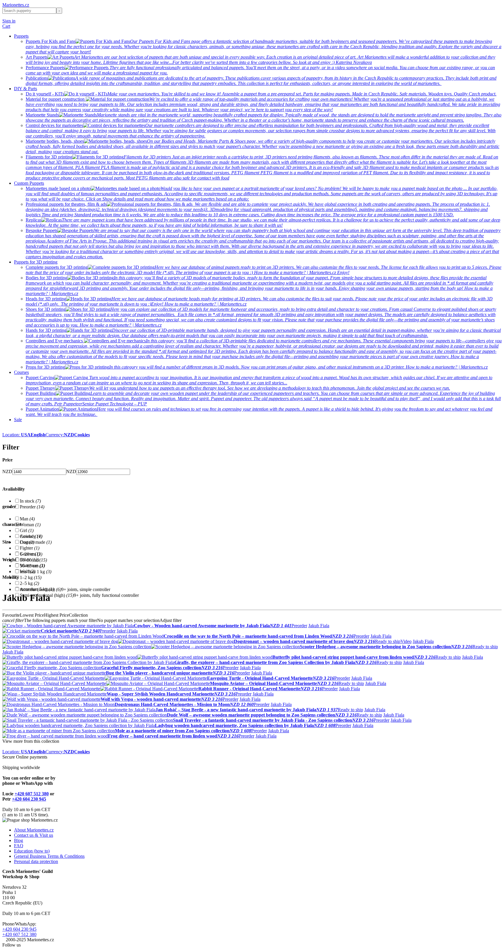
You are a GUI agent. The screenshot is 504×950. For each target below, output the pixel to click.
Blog (18, 840)
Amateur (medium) (40, 589)
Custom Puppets (29, 183)
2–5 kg (29, 583)
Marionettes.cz (15, 4)
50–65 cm (32, 565)
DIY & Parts (25, 88)
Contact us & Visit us (33, 835)
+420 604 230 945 (29, 798)
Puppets (21, 36)
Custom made (36, 542)
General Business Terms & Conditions (49, 856)
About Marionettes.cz (34, 829)
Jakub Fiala (318, 625)
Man (27, 518)
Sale (18, 419)
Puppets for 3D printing (35, 261)
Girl (27, 530)
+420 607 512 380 (32, 793)
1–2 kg (30, 577)
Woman (30, 524)
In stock (30, 500)
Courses (21, 372)
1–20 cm (31, 554)
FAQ (18, 845)
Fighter (29, 547)
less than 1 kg (35, 571)
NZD (7, 471)
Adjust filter (170, 620)
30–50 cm (33, 559)
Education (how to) (32, 850)
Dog (27, 542)
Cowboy (31, 536)
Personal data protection (36, 861)
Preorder (32, 506)
